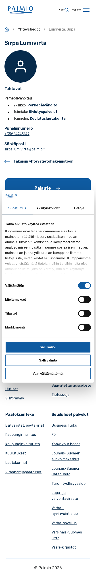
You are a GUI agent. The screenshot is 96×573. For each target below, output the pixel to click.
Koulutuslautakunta (48, 118)
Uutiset (11, 389)
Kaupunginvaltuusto (22, 444)
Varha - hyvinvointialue (65, 511)
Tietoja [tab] (78, 208)
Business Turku (64, 425)
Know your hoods (66, 444)
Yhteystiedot (29, 29)
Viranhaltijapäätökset (23, 472)
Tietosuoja (60, 394)
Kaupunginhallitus (20, 434)
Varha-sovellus (64, 523)
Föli (54, 434)
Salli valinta (48, 360)
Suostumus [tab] (17, 208)
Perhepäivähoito (42, 105)
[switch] (84, 299)
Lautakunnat (16, 463)
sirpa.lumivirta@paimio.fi (24, 149)
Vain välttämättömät (48, 373)
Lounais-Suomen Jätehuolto (66, 471)
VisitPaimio (14, 398)
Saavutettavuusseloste (71, 385)
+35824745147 (16, 134)
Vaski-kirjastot (64, 547)
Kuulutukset (15, 453)
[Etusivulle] (6, 29)
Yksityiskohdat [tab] (48, 208)
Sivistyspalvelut (43, 112)
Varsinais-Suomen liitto (67, 535)
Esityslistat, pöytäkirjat (24, 425)
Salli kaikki (48, 347)
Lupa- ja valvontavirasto (65, 496)
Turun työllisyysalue (69, 483)
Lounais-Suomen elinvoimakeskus (66, 456)
